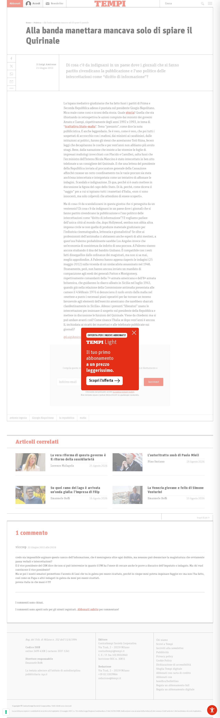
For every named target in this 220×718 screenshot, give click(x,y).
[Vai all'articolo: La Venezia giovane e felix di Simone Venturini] (127, 497)
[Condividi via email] (11, 82)
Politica (37, 23)
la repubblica (66, 417)
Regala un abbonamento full (172, 685)
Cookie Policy (164, 660)
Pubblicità (162, 652)
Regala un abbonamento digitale (175, 689)
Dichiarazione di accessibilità (173, 664)
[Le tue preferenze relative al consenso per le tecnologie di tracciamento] (6, 712)
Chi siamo (162, 640)
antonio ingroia (18, 417)
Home (28, 23)
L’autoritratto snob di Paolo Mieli (173, 455)
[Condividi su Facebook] (11, 58)
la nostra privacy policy (123, 392)
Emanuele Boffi (60, 498)
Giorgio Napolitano (43, 417)
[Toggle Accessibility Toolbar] (212, 710)
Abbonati (15, 3)
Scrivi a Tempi (164, 644)
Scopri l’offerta (101, 381)
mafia (83, 417)
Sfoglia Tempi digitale (169, 668)
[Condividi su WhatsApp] (11, 74)
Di (46, 64)
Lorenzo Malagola (62, 465)
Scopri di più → (203, 518)
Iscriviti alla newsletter (170, 648)
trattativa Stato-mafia (80, 126)
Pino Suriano (156, 461)
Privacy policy (164, 656)
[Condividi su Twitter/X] (11, 66)
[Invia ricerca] (202, 3)
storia (130, 112)
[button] (11, 88)
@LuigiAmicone (74, 337)
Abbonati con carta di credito (173, 673)
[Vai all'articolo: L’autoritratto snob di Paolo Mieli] (127, 464)
